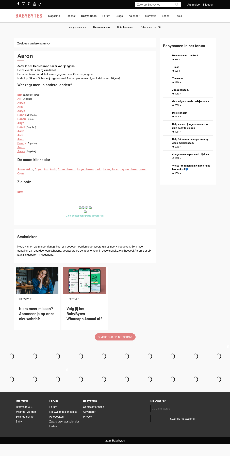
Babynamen (89, 16)
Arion (29, 169)
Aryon (38, 169)
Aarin (20, 131)
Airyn (20, 123)
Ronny (21, 143)
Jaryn (80, 169)
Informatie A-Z (24, 407)
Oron (20, 173)
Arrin (53, 169)
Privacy (87, 416)
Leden (166, 16)
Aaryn (21, 111)
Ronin (21, 127)
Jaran (115, 169)
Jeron (134, 169)
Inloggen (208, 4)
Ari (19, 99)
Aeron (21, 147)
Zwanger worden (26, 412)
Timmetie (177, 78)
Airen (20, 139)
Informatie (150, 16)
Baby (19, 421)
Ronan (21, 119)
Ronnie (22, 115)
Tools (178, 16)
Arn (46, 169)
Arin (20, 107)
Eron (20, 191)
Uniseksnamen (125, 27)
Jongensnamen (77, 27)
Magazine (54, 16)
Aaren (21, 151)
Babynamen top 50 (150, 27)
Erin (20, 94)
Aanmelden (194, 4)
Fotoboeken (56, 416)
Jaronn (70, 169)
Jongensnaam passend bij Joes (190, 154)
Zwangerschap (25, 416)
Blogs (119, 16)
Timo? (175, 67)
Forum (106, 16)
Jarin (98, 169)
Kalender (133, 16)
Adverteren (89, 412)
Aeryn (21, 103)
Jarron (89, 169)
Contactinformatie (93, 407)
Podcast (70, 16)
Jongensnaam (180, 89)
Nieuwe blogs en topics (63, 412)
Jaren (106, 169)
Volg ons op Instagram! (116, 337)
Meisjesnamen (101, 27)
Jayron (124, 169)
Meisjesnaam (179, 112)
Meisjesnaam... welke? (185, 55)
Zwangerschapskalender (64, 421)
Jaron (21, 169)
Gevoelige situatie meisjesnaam (190, 101)
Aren (20, 135)
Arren (61, 169)
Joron (142, 169)
